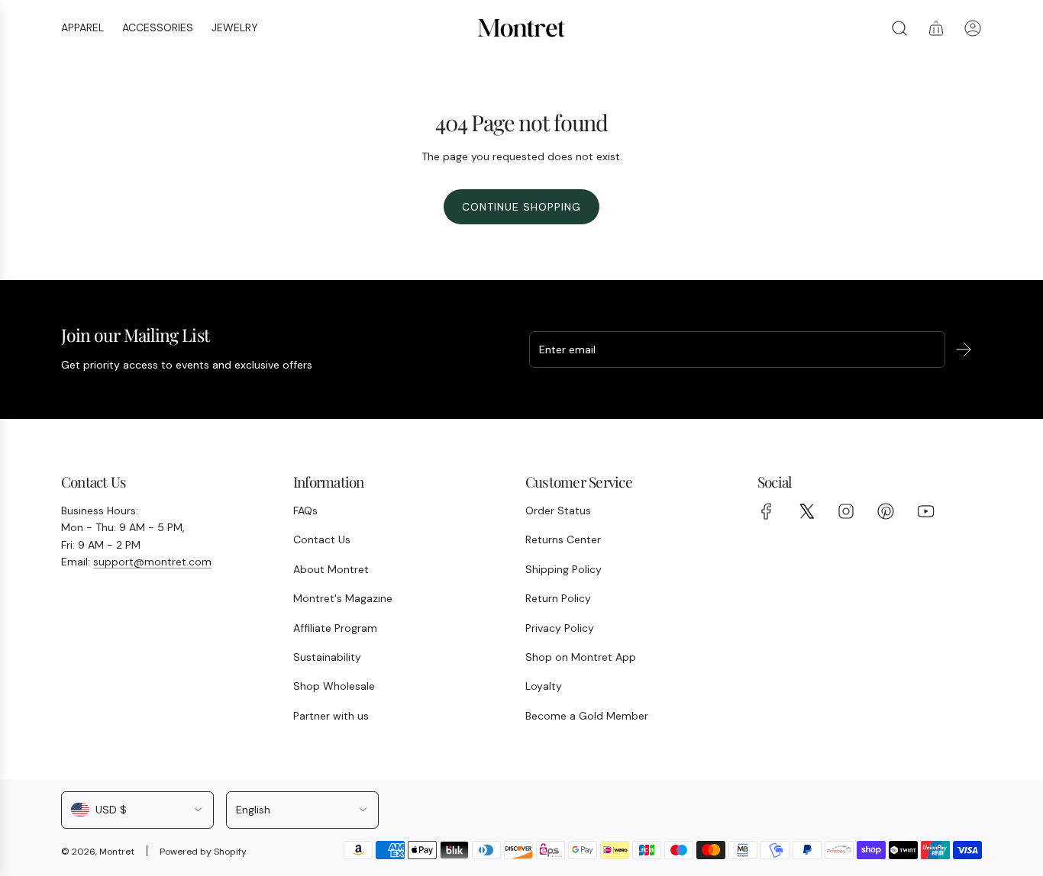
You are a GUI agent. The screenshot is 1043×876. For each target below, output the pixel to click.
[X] (806, 511)
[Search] (899, 28)
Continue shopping (521, 207)
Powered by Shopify (203, 851)
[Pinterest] (885, 511)
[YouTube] (925, 511)
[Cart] (936, 28)
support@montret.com (152, 561)
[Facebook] (766, 511)
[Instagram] (846, 511)
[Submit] (963, 349)
